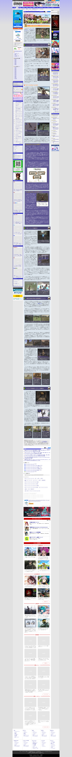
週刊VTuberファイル (18, 110)
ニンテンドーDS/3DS (26, 740)
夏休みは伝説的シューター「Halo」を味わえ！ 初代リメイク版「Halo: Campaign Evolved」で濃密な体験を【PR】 (43, 629)
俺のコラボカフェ (18, 126)
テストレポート (44, 742)
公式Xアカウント (17, 0)
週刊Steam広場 (17, 118)
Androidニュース (35, 742)
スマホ (30, 7)
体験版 (15, 733)
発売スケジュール (26, 735)
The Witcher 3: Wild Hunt (56, 139)
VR (37, 7)
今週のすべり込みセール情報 (19, 116)
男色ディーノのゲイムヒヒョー (19, 112)
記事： (17, 89)
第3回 (15, 70)
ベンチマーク (44, 746)
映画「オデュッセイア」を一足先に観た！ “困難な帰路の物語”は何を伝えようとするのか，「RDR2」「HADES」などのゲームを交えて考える (18, 190)
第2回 (15, 60)
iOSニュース (34, 741)
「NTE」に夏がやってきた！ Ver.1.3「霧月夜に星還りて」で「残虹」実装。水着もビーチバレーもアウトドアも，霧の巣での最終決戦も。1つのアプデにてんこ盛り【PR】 (43, 616)
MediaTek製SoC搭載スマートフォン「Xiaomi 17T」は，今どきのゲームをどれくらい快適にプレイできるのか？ (43, 677)
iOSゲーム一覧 (35, 747)
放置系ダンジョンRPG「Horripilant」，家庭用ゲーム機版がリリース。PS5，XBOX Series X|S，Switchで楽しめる (30, 599)
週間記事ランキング (17, 146)
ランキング (57, 0)
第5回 (15, 64)
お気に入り (49, 0)
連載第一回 (40, 303)
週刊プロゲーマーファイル (19, 107)
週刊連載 (15, 735)
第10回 (16, 78)
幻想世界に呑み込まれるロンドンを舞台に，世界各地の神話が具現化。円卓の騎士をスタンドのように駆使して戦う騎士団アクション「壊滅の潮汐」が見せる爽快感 (30, 690)
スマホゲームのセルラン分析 (19, 114)
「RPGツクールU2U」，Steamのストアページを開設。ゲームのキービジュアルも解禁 (30, 557)
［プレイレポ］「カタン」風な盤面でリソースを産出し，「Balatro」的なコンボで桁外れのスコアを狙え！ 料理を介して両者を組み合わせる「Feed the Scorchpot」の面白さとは (30, 677)
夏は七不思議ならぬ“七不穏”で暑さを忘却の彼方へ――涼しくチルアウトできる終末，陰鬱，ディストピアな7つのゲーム (18, 211)
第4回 (15, 63)
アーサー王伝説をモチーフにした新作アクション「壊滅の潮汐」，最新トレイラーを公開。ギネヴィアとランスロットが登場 (56, 109)
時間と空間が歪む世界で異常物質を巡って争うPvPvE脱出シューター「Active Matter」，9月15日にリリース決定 (43, 599)
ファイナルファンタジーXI (18, 39)
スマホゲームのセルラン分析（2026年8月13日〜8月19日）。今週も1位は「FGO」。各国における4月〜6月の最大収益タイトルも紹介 (43, 586)
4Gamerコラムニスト (18, 130)
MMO (42, 478)
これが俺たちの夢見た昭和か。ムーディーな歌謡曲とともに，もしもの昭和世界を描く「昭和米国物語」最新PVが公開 (56, 105)
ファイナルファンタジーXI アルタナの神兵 (32, 470)
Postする (46, 11)
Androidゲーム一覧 (35, 748)
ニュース (16, 53)
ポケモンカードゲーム (55, 115)
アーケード (51, 740)
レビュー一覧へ (46, 694)
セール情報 (34, 744)
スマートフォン (34, 740)
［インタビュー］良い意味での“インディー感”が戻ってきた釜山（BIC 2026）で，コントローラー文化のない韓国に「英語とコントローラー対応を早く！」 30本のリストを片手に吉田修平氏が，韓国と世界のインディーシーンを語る (18, 266)
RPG (38, 478)
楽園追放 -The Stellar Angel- (56, 136)
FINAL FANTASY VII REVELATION (56, 118)
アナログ (48, 7)
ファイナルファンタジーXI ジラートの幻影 (32, 467)
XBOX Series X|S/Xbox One (18, 155)
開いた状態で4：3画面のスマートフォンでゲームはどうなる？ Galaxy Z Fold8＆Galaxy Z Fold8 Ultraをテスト (43, 690)
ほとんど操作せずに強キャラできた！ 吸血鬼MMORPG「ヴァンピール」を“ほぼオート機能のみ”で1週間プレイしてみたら (18, 223)
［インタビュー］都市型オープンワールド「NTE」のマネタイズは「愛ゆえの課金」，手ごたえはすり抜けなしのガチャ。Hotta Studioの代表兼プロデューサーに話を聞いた (43, 557)
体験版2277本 (20, 5)
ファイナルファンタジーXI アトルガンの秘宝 (33, 465)
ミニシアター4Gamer (18, 133)
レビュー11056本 (16, 5)
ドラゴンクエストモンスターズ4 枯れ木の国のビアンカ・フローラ (56, 124)
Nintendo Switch (16, 158)
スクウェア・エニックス (18, 42)
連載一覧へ (21, 143)
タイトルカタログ (26, 736)
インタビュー (16, 734)
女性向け (34, 7)
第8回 (15, 76)
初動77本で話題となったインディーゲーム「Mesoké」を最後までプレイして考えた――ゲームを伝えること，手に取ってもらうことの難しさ (18, 244)
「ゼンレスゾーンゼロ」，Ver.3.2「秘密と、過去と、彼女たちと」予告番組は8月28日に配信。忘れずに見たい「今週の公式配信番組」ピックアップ (30, 659)
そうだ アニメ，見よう (18, 121)
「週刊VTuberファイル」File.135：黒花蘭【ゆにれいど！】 (43, 646)
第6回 (15, 73)
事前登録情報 (34, 743)
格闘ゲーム (52, 743)
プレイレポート (35, 732)
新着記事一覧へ (46, 601)
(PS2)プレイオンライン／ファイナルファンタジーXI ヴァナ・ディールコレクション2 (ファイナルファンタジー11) (39, 500)
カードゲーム (53, 744)
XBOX (20, 7)
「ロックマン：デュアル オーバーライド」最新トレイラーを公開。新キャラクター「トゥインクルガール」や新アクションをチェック (56, 89)
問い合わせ (27, 0)
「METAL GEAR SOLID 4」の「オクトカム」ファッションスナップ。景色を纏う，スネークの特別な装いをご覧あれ (30, 571)
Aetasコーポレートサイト (18, 285)
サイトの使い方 (22, 0)
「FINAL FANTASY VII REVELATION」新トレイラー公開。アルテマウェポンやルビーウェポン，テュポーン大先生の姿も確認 (56, 73)
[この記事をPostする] (44, 11)
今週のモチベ (17, 105)
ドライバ (16, 151)
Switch (27, 7)
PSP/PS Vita (52, 730)
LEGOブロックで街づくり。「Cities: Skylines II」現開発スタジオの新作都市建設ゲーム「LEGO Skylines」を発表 (56, 81)
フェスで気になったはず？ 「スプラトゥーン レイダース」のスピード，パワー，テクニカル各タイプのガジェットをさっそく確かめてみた (18, 233)
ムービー (16, 56)
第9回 (15, 77)
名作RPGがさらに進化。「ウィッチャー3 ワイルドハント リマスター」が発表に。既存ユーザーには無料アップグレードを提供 (56, 77)
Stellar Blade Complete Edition (56, 142)
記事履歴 (53, 0)
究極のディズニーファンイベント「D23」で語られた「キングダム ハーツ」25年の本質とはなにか (18, 276)
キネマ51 (17, 140)
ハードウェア (41, 7)
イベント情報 (53, 742)
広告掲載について (17, 283)
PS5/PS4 (24, 7)
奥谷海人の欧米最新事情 (19, 102)
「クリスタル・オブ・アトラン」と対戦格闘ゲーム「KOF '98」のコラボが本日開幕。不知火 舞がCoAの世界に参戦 (30, 586)
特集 (15, 54)
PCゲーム (16, 154)
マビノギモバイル (55, 121)
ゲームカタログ (53, 748)
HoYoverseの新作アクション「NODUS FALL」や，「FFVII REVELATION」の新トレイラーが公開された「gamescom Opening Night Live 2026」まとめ (56, 93)
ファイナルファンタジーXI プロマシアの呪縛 (33, 468)
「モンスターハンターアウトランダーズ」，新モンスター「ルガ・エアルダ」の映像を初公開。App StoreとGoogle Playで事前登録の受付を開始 (56, 97)
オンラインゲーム (17, 731)
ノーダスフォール (55, 131)
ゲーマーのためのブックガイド (19, 123)
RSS (13, 0)
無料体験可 (43, 480)
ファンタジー (35, 480)
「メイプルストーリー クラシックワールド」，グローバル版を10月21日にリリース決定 (43, 571)
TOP (14, 7)
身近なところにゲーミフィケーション (19, 138)
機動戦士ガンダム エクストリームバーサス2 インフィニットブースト (56, 128)
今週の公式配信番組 (18, 108)
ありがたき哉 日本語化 (18, 136)
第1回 (15, 59)
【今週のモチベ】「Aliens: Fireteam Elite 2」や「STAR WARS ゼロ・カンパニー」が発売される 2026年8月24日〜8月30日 (43, 659)
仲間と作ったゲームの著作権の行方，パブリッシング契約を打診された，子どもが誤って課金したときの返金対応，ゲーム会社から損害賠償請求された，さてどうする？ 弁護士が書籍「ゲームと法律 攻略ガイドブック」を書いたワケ (30, 630)
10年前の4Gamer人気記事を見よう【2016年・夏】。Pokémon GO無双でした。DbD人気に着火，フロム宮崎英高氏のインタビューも (18, 200)
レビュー (16, 55)
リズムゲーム (53, 746)
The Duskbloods (55, 133)
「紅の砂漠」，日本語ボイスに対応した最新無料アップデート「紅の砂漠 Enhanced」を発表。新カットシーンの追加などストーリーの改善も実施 (56, 101)
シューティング (53, 745)
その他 (52, 747)
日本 (39, 480)
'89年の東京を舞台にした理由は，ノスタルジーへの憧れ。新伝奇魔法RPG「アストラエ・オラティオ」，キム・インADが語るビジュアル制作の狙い (18, 255)
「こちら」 (40, 752)
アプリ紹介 (34, 745)
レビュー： (19, 89)
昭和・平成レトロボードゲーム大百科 (19, 128)
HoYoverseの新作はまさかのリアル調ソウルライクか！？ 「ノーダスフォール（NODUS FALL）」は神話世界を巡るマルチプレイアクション (56, 85)
